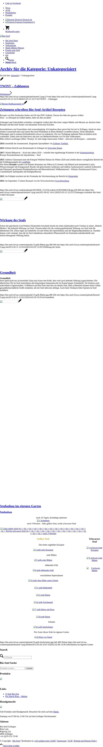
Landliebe (26, 162)
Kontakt (8, 15)
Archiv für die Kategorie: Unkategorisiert (38, 68)
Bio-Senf (16, 741)
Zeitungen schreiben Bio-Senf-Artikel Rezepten (32, 109)
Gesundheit (8, 272)
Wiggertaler (73, 176)
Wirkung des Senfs (13, 220)
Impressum (61, 741)
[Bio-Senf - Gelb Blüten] (13, 200)
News (7, 8)
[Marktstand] (13, 104)
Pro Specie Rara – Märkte (16, 696)
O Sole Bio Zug (12, 694)
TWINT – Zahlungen (14, 86)
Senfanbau (6, 512)
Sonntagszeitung (87, 152)
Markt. (56, 712)
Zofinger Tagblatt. (60, 143)
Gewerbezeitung (62, 181)
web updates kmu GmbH (45, 741)
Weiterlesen (5, 94)
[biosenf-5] (5, 36)
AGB (7, 10)
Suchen (29, 668)
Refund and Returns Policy (85, 741)
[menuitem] (54, 8)
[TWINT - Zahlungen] (1, 80)
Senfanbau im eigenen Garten (20, 506)
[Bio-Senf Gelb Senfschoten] (10, 302)
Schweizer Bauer (55, 148)
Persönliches (10, 13)
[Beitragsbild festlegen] (43, 520)
